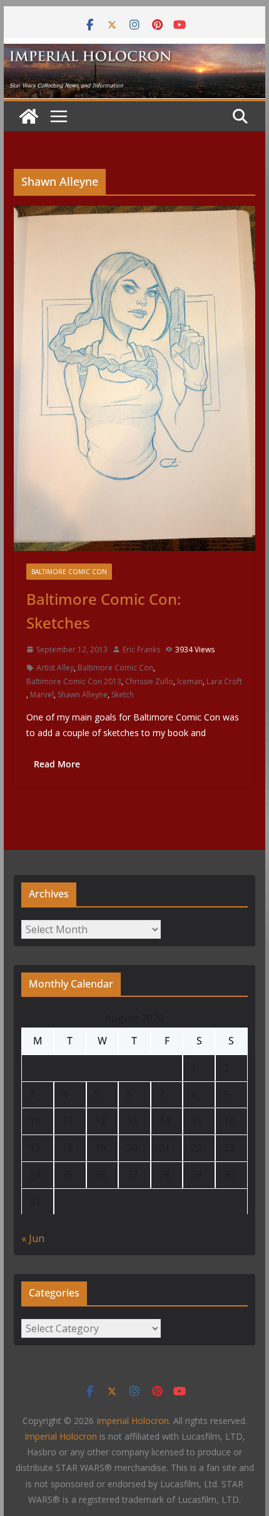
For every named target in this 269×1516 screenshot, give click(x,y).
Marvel (42, 694)
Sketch (122, 694)
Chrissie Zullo (149, 681)
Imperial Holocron (60, 1436)
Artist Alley (55, 667)
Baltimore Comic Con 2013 (73, 681)
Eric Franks (141, 649)
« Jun (32, 1238)
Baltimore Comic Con (69, 571)
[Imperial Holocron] (134, 52)
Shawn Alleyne (83, 694)
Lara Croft (224, 681)
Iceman (190, 681)
